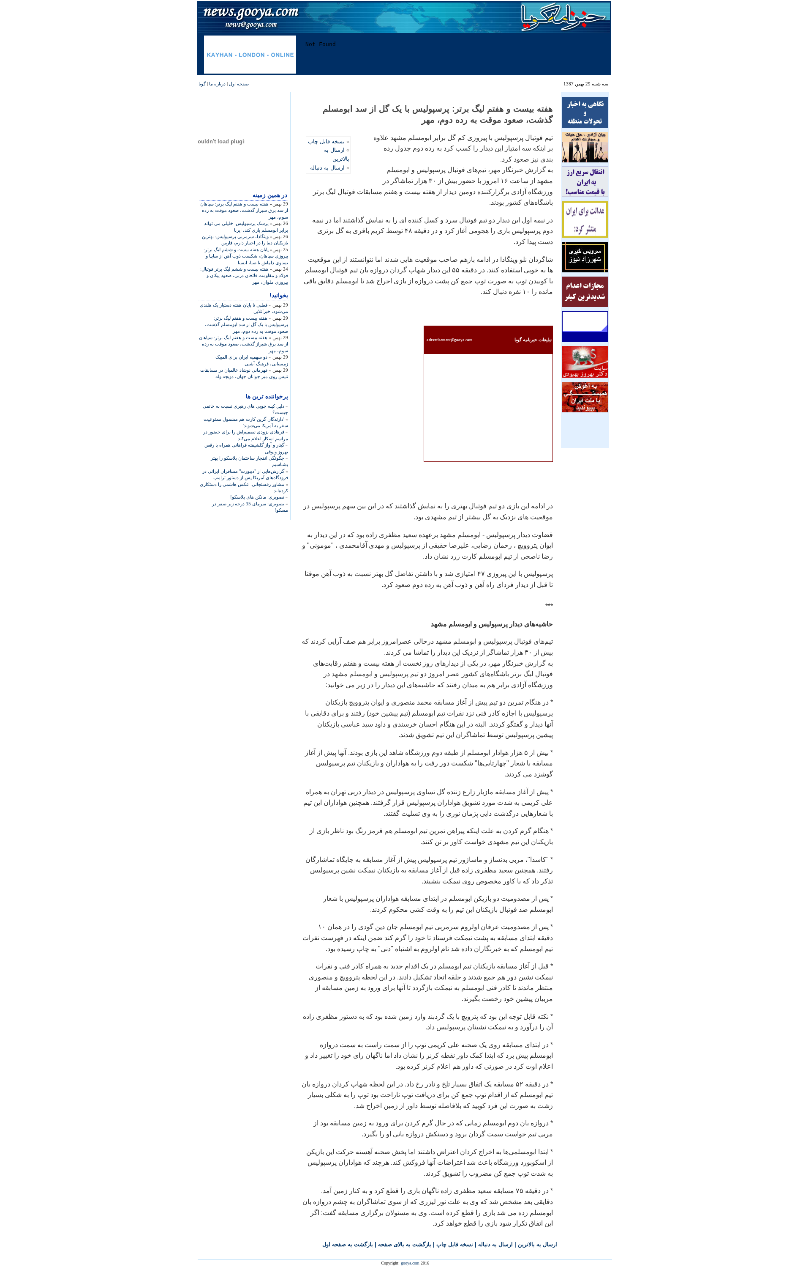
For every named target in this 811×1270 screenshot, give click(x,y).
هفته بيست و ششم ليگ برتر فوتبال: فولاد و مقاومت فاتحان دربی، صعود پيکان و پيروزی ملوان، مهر (244, 275)
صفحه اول (239, 83)
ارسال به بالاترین (537, 1244)
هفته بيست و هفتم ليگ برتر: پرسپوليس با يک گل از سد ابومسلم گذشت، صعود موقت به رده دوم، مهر (246, 324)
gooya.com (410, 1263)
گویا (202, 83)
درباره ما (217, 83)
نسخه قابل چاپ (326, 141)
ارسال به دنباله (327, 168)
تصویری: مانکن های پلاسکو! (257, 496)
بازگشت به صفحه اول (347, 1244)
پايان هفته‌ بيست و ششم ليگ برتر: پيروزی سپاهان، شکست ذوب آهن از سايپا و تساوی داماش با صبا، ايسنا (246, 256)
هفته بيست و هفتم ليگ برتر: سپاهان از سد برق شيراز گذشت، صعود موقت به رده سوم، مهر (244, 210)
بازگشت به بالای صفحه (404, 1244)
